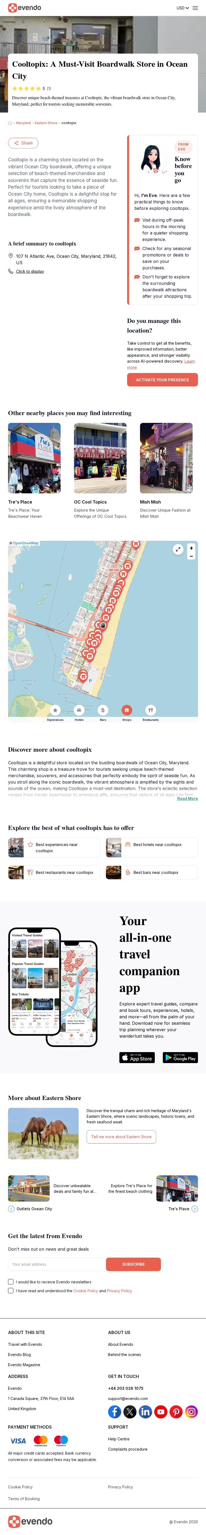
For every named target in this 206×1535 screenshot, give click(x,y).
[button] (103, 626)
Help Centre (119, 1439)
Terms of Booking (24, 1498)
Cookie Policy (85, 1290)
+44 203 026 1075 (126, 1388)
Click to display (30, 271)
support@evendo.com (128, 1398)
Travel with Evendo (25, 1344)
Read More (187, 798)
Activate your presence (162, 380)
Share (27, 143)
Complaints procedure (128, 1449)
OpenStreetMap (26, 543)
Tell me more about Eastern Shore (121, 1136)
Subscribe (133, 1264)
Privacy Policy (119, 1290)
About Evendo (120, 1344)
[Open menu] (195, 8)
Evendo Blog (19, 1354)
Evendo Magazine (24, 1364)
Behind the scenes (124, 1354)
